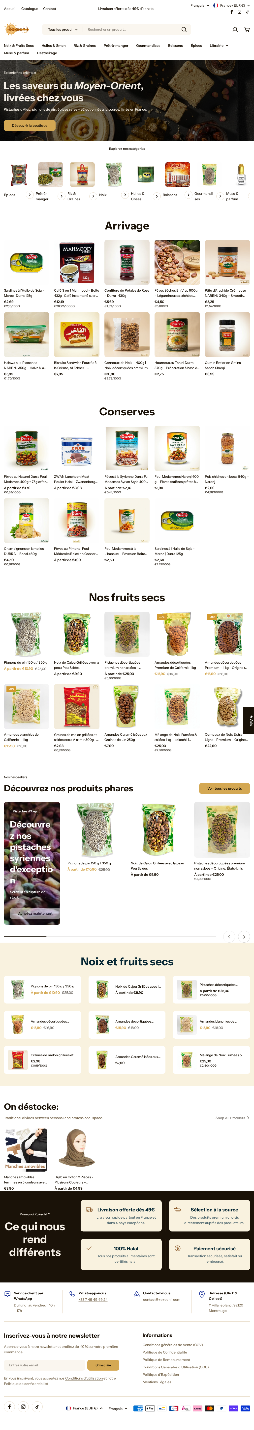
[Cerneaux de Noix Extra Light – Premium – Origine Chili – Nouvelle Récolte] (227, 706)
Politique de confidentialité (26, 1383)
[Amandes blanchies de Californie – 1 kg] (26, 706)
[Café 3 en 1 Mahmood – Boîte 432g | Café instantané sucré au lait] (76, 262)
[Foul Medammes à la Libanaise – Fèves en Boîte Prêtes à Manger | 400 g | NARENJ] (127, 520)
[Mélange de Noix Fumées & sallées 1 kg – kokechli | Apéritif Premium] (177, 706)
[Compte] (235, 29)
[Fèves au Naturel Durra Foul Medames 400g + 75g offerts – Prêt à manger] (26, 448)
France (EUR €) (232, 5)
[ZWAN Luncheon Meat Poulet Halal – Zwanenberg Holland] (76, 448)
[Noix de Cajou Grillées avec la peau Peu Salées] (76, 634)
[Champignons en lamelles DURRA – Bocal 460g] (26, 520)
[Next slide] (244, 937)
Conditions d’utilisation (84, 1378)
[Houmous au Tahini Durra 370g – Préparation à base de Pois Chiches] (177, 334)
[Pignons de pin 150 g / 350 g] (26, 634)
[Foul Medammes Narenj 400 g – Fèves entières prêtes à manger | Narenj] (177, 448)
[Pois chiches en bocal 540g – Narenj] (227, 448)
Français (197, 5)
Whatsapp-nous (92, 1293)
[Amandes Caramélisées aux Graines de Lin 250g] (127, 706)
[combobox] (116, 29)
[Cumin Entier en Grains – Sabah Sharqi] (227, 334)
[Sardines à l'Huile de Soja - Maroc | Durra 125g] (26, 262)
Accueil (10, 8)
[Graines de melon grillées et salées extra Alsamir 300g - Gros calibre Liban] (76, 706)
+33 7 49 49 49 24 (93, 1299)
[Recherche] (184, 29)
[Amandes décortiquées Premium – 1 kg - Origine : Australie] (227, 634)
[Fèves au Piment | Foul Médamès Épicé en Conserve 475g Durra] (76, 520)
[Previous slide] (229, 937)
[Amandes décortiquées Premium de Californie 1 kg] (177, 634)
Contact (49, 8)
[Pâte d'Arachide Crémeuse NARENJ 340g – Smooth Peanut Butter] (227, 262)
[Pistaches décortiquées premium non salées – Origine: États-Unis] (127, 634)
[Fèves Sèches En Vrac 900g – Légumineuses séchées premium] (177, 262)
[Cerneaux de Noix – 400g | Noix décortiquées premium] (127, 334)
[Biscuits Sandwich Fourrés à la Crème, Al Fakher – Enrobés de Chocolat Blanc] (76, 334)
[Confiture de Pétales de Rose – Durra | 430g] (127, 262)
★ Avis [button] (251, 720)
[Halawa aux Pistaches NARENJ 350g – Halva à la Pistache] (26, 334)
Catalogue (29, 8)
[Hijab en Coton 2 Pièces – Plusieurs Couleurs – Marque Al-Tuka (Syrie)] (76, 1150)
